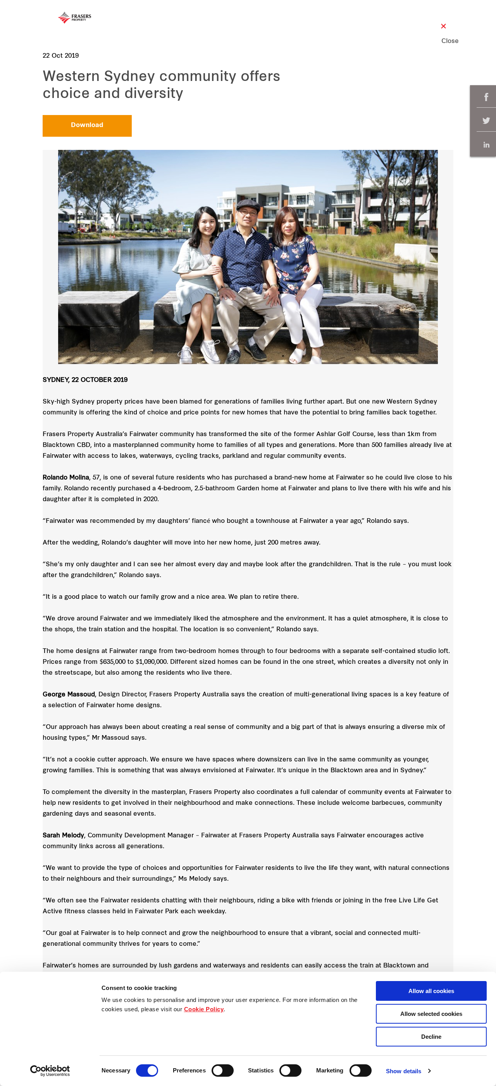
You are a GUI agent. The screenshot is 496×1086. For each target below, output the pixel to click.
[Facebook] (486, 97)
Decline (431, 1036)
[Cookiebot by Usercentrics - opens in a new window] (50, 1071)
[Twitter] (486, 121)
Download (87, 125)
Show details (403, 1071)
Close (443, 41)
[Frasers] (74, 18)
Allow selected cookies (431, 1013)
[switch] (223, 1070)
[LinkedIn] (486, 144)
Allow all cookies (431, 991)
